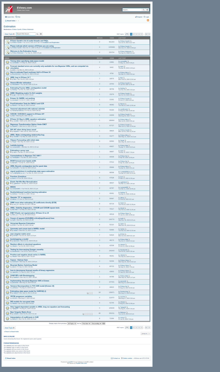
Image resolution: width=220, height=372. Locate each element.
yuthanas (15, 287)
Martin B (14, 319)
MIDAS (13, 187)
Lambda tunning (16, 145)
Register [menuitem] (139, 17)
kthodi (122, 208)
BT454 (15, 235)
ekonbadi (15, 100)
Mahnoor (123, 312)
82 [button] (146, 34)
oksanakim (15, 84)
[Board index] (10, 8)
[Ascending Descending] (96, 323)
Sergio (14, 142)
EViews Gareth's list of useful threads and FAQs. (29, 41)
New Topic (9, 34)
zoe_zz (15, 204)
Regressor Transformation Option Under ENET (28, 124)
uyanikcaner (124, 109)
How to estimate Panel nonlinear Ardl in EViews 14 (30, 72)
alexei (14, 267)
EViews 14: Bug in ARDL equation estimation (28, 119)
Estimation (10, 26)
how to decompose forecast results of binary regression (32, 270)
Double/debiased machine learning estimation (28, 192)
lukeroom (16, 241)
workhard (15, 261)
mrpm (122, 203)
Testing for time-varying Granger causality (26, 249)
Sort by (79, 323)
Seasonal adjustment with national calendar (27, 109)
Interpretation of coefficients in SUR (24, 317)
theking (14, 89)
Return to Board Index (12, 331)
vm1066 (15, 121)
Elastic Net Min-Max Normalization (23, 182)
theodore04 (15, 251)
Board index (11, 358)
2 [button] (133, 34)
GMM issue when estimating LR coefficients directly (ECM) (33, 203)
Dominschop (124, 291)
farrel (13, 178)
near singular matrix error (20, 234)
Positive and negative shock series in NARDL (28, 255)
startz (122, 224)
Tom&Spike (15, 157)
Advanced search (147, 9)
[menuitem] (147, 20)
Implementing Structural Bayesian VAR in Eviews (29, 281)
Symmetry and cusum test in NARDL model (27, 229)
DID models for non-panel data (22, 302)
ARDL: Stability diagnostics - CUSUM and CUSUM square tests (34, 208)
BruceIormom (16, 74)
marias (15, 230)
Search (144, 9)
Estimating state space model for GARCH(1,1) (28, 291)
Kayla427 (15, 126)
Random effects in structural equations (25, 244)
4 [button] (139, 34)
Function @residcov (18, 176)
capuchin (15, 272)
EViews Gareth (17, 29)
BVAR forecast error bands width (23, 161)
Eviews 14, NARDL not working (22, 98)
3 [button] (136, 34)
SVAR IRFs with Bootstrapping (22, 276)
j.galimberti (16, 183)
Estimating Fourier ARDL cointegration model (28, 88)
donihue (14, 194)
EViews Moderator (28, 29)
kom (121, 177)
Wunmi (14, 105)
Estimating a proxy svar (19, 150)
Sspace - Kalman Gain (19, 260)
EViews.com (24, 7)
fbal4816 (16, 277)
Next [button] (149, 34)
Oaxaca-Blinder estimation (20, 83)
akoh (13, 70)
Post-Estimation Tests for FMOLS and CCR (27, 104)
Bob (14, 79)
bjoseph (14, 162)
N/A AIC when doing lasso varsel (23, 130)
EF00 (14, 225)
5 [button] (141, 34)
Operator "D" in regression (20, 197)
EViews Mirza (124, 72)
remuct (122, 317)
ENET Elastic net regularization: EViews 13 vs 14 (29, 213)
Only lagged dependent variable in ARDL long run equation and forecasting (40, 307)
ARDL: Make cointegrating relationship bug (27, 135)
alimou (14, 199)
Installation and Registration (50, 42)
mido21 (15, 293)
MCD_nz (15, 214)
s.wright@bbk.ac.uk (18, 173)
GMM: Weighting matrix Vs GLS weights (26, 93)
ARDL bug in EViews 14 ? (20, 77)
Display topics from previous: (58, 323)
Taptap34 (15, 308)
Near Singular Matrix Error (20, 312)
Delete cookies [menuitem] (127, 358)
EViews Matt (124, 145)
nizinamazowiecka (18, 110)
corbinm (15, 314)
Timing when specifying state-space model (27, 61)
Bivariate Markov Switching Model (23, 265)
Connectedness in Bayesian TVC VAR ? (25, 156)
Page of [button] (127, 34)
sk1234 (14, 298)
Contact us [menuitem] (116, 358)
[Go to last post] (130, 41)
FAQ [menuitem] (18, 17)
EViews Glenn (124, 213)
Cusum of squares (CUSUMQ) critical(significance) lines (32, 218)
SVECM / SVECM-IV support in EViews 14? (27, 114)
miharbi (14, 246)
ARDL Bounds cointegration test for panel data (28, 166)
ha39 (13, 220)
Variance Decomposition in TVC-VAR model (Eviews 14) (32, 286)
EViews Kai (123, 156)
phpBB (70, 362)
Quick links (10, 17)
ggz (14, 95)
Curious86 (15, 168)
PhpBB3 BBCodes (81, 363)
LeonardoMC (16, 147)
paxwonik (15, 282)
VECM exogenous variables (21, 296)
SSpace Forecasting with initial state (24, 140)
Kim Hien (15, 209)
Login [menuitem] (147, 17)
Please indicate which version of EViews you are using (32, 46)
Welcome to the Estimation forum (23, 51)
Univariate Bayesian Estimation (22, 223)
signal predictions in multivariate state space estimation (32, 171)
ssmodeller (15, 62)
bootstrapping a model (19, 239)
